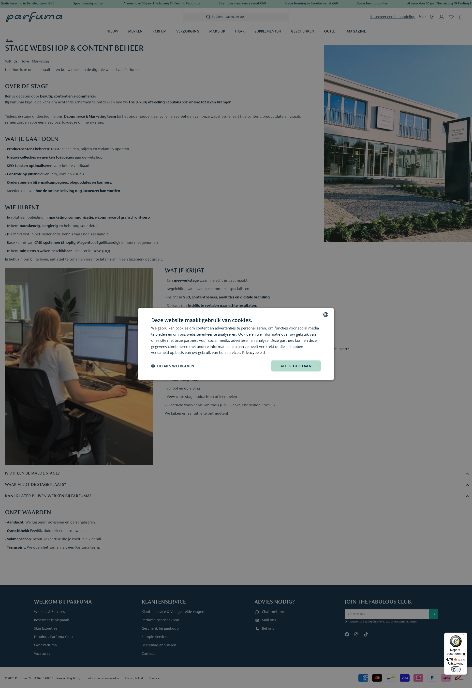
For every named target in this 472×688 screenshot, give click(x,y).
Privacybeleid (253, 352)
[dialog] (236, 344)
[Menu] (464, 636)
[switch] (456, 669)
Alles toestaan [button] (295, 365)
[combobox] (325, 314)
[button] (172, 366)
